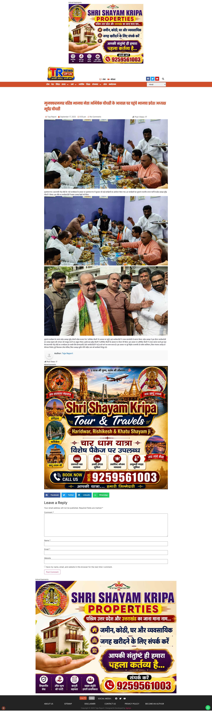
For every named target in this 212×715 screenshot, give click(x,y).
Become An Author (154, 703)
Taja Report (67, 353)
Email (47, 549)
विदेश (58, 84)
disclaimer (89, 703)
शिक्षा (88, 84)
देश (52, 84)
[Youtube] (157, 79)
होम (47, 84)
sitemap (68, 703)
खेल (105, 84)
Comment (49, 512)
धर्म (72, 84)
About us (48, 703)
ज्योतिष (81, 84)
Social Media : (105, 698)
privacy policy (132, 703)
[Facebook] (148, 79)
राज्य (63, 84)
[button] (163, 79)
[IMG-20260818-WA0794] (106, 488)
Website (47, 558)
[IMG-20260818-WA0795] (106, 63)
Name (47, 540)
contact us (110, 703)
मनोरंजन (112, 84)
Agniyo (128, 708)
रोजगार (95, 84)
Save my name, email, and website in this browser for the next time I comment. (79, 567)
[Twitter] (153, 79)
